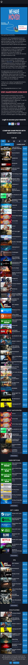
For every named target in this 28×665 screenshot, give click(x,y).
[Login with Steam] (15, 124)
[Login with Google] (12, 124)
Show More (14, 455)
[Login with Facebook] (9, 124)
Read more (16, 662)
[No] (26, 659)
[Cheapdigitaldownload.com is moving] (14, 20)
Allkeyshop (9, 61)
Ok (10, 662)
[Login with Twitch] (18, 124)
